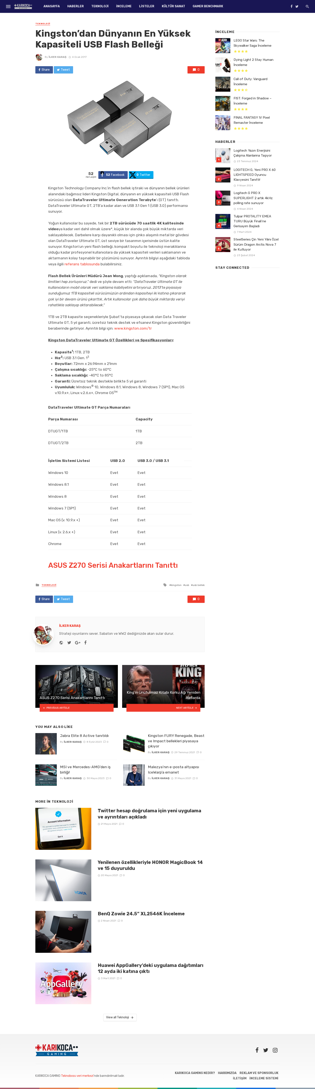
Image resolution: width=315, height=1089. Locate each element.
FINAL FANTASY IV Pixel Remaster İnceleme (252, 120)
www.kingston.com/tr (133, 328)
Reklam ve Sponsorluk (259, 1073)
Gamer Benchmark (208, 6)
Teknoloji (100, 6)
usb (187, 585)
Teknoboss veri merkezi (77, 1076)
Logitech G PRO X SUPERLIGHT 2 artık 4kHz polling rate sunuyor (253, 198)
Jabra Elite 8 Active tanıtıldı (84, 735)
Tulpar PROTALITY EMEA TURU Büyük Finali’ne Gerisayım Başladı (252, 221)
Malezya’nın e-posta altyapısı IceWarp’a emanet (173, 769)
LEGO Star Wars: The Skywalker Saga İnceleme (253, 43)
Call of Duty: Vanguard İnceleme (250, 81)
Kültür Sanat (173, 6)
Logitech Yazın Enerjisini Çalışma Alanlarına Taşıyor (253, 153)
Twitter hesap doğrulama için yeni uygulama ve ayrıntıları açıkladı (149, 813)
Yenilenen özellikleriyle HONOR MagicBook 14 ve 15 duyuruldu (150, 865)
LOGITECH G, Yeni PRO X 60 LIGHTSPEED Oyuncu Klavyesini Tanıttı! (255, 175)
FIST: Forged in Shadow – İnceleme (253, 100)
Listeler (146, 6)
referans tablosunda (82, 264)
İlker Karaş (57, 56)
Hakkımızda (227, 1073)
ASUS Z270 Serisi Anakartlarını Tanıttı (113, 565)
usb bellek (199, 585)
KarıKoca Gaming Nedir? (195, 1073)
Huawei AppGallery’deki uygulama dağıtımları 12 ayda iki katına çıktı (150, 968)
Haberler (75, 6)
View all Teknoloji (117, 1017)
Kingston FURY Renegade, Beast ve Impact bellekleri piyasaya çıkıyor (176, 740)
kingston (176, 585)
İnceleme (124, 6)
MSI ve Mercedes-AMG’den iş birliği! (85, 769)
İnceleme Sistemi (263, 1078)
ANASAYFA (52, 6)
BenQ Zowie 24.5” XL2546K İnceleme (141, 913)
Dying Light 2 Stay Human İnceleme (253, 62)
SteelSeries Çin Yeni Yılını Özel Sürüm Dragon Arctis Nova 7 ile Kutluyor (256, 244)
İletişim (239, 1078)
